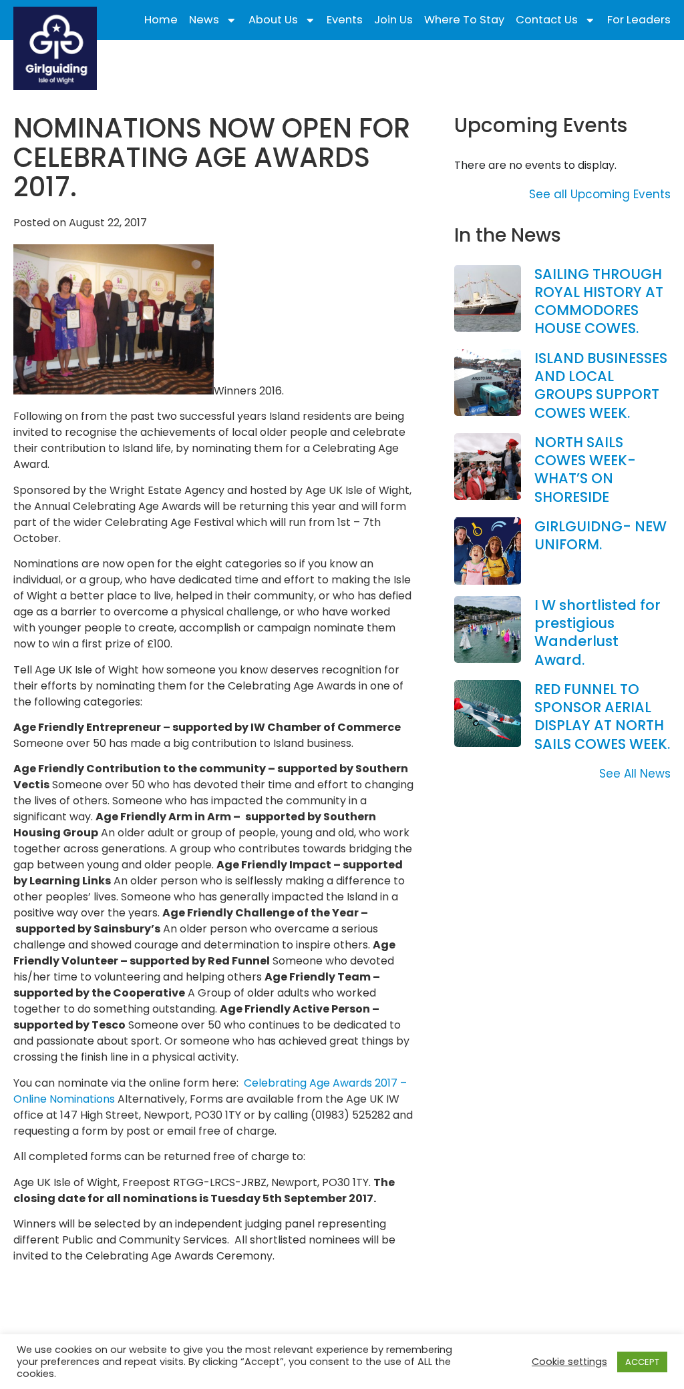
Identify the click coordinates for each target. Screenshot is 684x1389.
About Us (273, 20)
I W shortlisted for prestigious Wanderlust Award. (597, 632)
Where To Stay (464, 20)
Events (345, 20)
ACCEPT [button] (642, 1362)
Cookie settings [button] (569, 1362)
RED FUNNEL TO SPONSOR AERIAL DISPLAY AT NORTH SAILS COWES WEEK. (602, 716)
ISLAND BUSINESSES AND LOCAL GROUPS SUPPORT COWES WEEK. (600, 385)
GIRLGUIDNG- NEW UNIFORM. (600, 535)
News (204, 20)
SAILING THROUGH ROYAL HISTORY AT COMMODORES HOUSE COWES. (598, 301)
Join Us (393, 20)
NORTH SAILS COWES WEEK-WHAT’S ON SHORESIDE (585, 470)
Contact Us (547, 20)
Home (161, 20)
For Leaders (639, 20)
